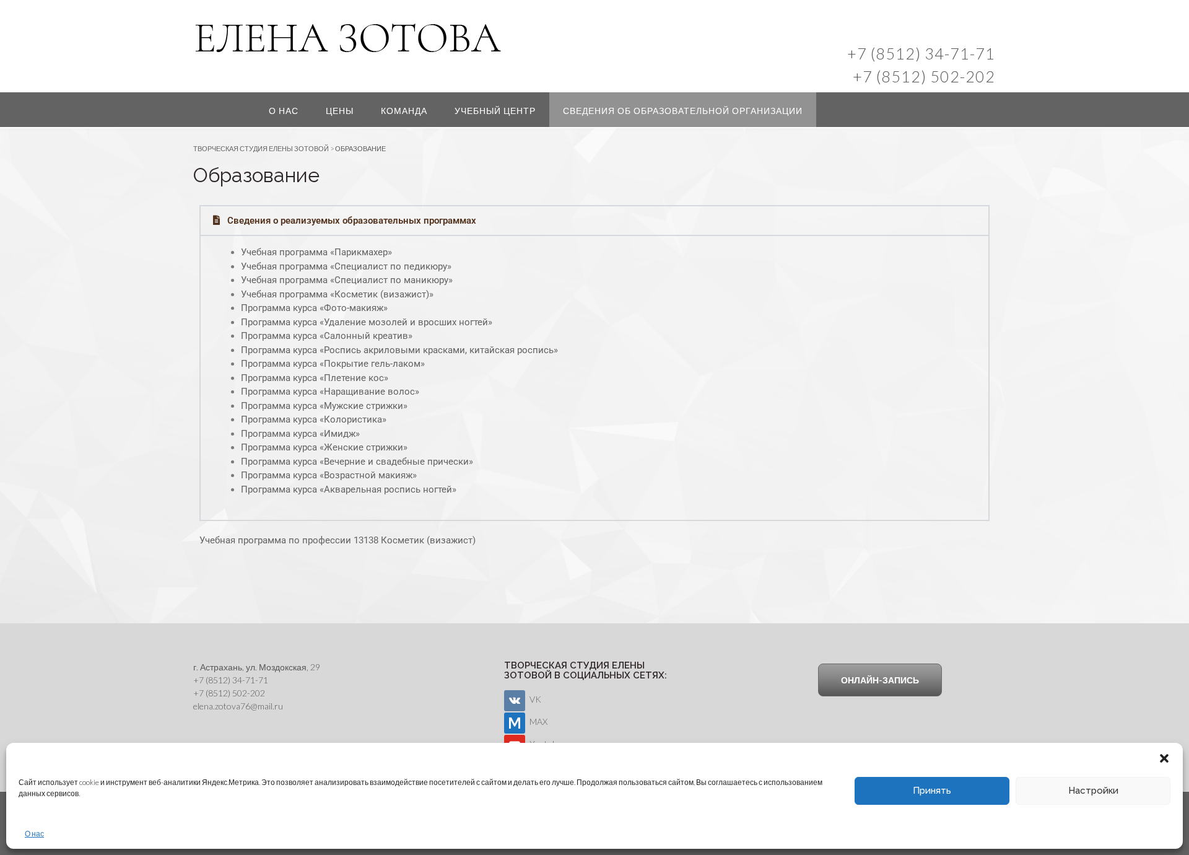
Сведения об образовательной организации (683, 110)
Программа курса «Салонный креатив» (326, 335)
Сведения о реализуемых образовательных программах (351, 220)
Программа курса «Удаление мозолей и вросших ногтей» (366, 322)
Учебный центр (495, 110)
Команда (404, 110)
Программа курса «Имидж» (300, 433)
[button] (1164, 758)
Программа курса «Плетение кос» (314, 378)
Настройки (1093, 790)
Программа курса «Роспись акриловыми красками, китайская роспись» (399, 350)
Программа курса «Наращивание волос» (330, 391)
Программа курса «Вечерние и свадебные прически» (357, 461)
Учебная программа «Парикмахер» (316, 252)
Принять (932, 790)
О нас (34, 833)
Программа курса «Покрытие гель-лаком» (333, 363)
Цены (340, 110)
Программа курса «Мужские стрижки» (324, 405)
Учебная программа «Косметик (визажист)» (337, 294)
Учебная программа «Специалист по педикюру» (346, 266)
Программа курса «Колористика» (313, 419)
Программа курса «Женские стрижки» (324, 447)
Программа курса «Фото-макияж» (314, 308)
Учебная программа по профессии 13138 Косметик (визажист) (337, 540)
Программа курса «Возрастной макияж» (329, 475)
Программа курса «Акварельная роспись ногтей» (348, 489)
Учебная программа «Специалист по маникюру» (347, 280)
